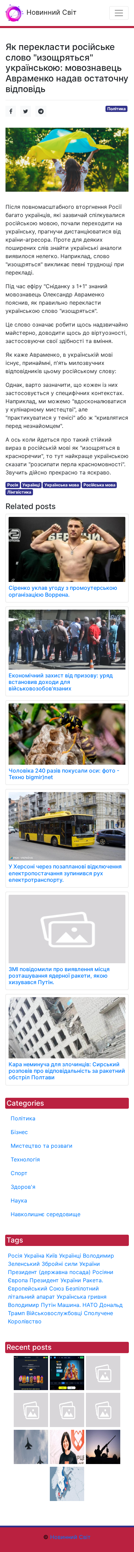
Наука (19, 1200)
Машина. (69, 1304)
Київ (51, 1255)
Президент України (55, 1280)
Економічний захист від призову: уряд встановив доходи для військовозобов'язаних (61, 682)
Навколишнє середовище (45, 1214)
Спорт (19, 1173)
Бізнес (19, 1132)
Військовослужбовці (54, 1313)
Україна (34, 1255)
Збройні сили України (71, 1263)
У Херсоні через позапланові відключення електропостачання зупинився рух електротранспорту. (65, 873)
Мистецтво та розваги (41, 1145)
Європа (18, 1280)
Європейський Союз (36, 1288)
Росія (12, 484)
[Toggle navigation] (119, 13)
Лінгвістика (19, 492)
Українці (31, 484)
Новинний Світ (50, 12)
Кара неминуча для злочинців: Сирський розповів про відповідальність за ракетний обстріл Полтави (67, 1071)
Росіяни (102, 1272)
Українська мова (61, 484)
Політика (116, 108)
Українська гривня (82, 1296)
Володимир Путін (32, 1304)
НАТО (90, 1304)
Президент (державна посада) (49, 1272)
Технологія (25, 1159)
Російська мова (99, 484)
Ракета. (93, 1280)
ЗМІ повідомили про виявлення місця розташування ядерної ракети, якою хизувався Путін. (59, 975)
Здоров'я (23, 1186)
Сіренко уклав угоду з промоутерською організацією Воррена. (63, 591)
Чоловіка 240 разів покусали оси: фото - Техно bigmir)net (64, 773)
